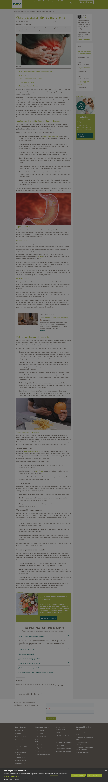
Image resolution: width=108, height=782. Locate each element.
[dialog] (54, 775)
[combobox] (106, 770)
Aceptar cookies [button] (78, 775)
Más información (54, 775)
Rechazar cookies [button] (94, 775)
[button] (36, 777)
